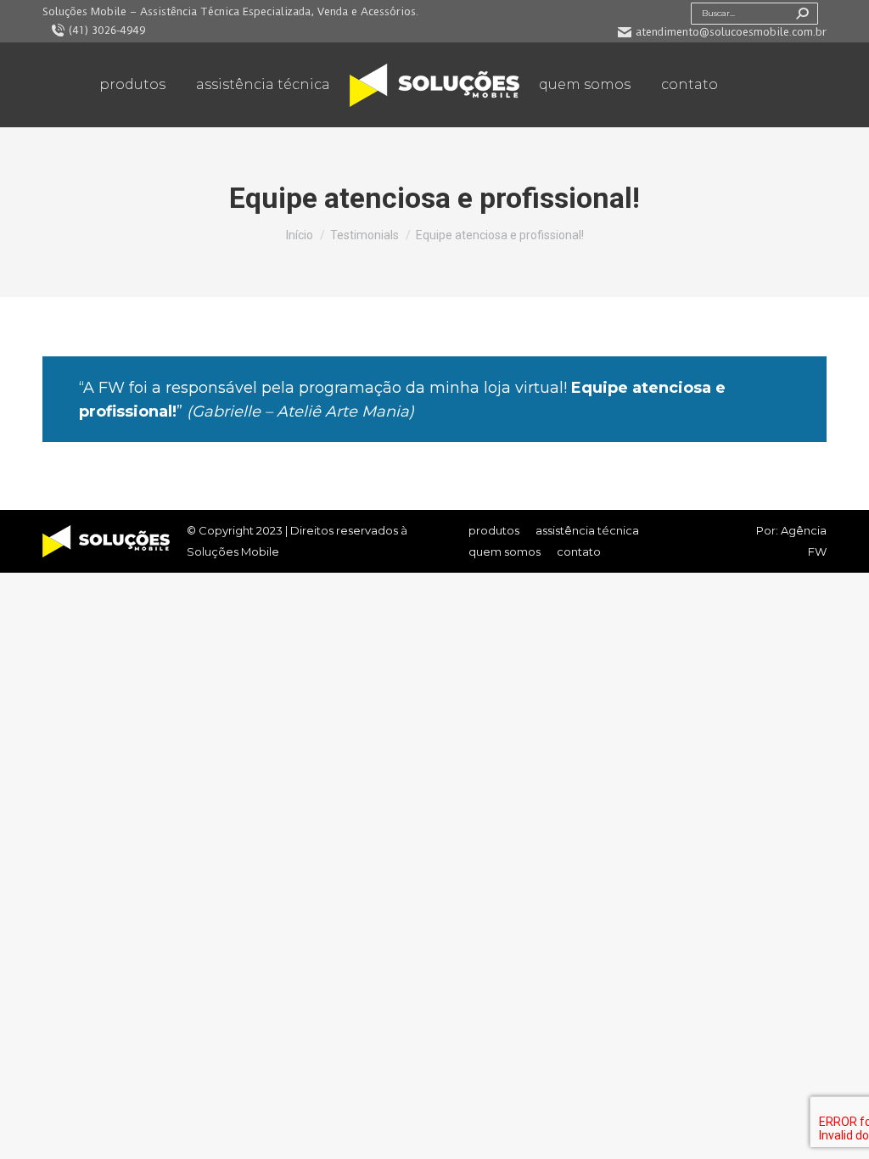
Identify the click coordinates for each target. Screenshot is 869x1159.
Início (299, 235)
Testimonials (364, 235)
